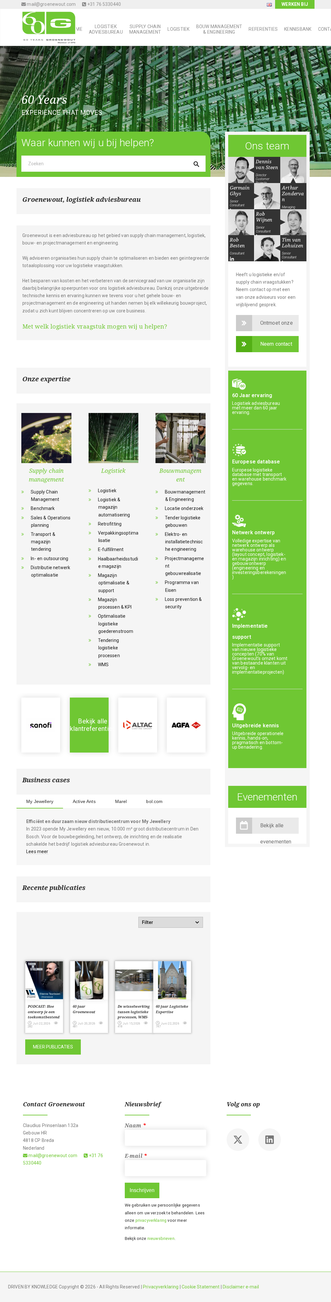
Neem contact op (276, 346)
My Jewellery (39, 801)
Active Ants (84, 801)
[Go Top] (319, 1288)
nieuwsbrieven (161, 1238)
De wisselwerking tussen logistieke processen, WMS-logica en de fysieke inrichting (134, 1017)
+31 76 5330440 (103, 4)
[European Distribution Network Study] (137, 725)
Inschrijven (142, 1190)
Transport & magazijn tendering (43, 542)
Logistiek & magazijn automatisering (114, 507)
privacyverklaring (150, 1220)
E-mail (136, 1156)
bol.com (154, 801)
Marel (121, 801)
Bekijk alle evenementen (276, 828)
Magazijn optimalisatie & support (113, 583)
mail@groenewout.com (51, 4)
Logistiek (107, 490)
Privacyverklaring (160, 1286)
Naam (135, 1126)
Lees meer (37, 851)
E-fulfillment (111, 549)
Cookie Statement (200, 1286)
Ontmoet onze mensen (276, 325)
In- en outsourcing (49, 558)
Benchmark (43, 508)
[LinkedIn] (232, 259)
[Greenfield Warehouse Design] (186, 725)
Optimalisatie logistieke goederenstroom (115, 623)
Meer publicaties (53, 1046)
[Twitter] (238, 1139)
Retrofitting (110, 523)
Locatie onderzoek (184, 508)
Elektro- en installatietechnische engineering (184, 542)
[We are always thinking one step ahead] (46, 26)
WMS (103, 664)
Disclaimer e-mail (241, 1286)
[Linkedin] (269, 1139)
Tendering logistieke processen (109, 648)
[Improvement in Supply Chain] (89, 725)
